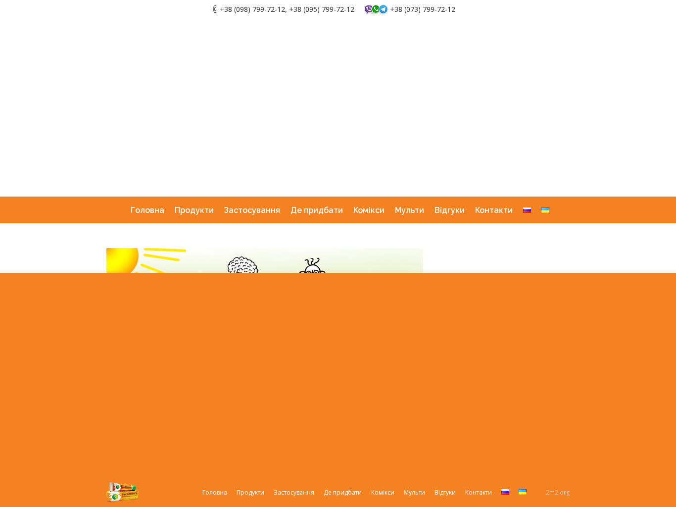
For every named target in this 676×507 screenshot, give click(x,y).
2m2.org (558, 492)
